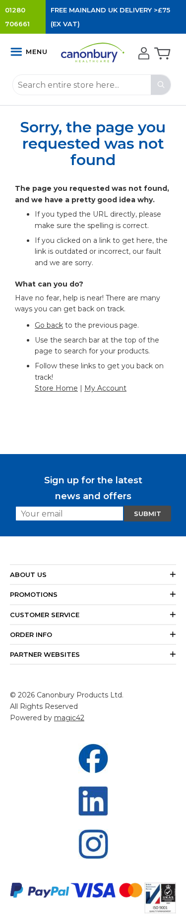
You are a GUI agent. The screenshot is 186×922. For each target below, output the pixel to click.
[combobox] (91, 84)
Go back (49, 325)
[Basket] (161, 54)
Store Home (56, 388)
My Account (105, 388)
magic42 (69, 717)
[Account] (142, 54)
